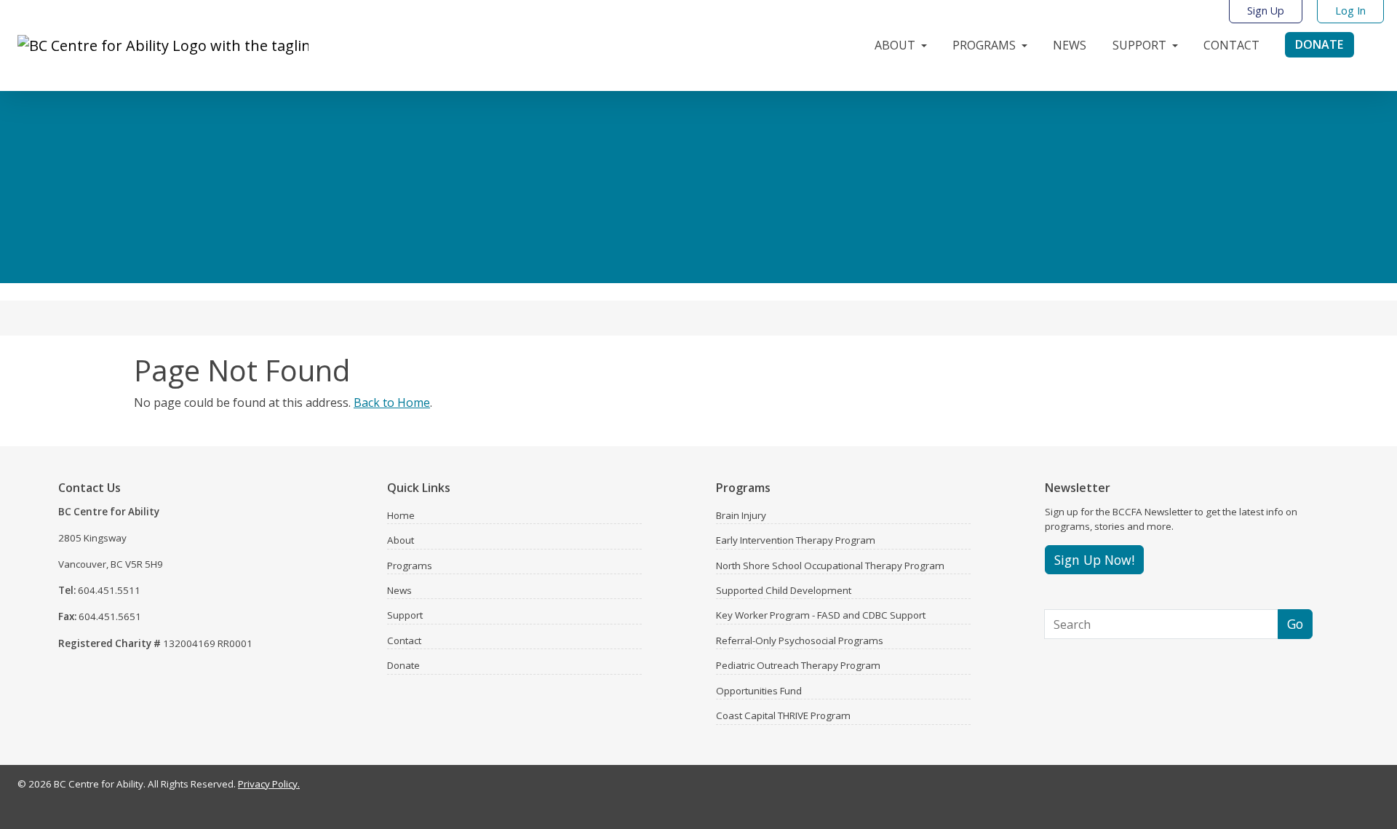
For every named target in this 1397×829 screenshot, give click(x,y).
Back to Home (392, 402)
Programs (409, 565)
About (400, 540)
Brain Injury (741, 515)
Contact (404, 640)
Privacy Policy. (269, 783)
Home (401, 515)
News (399, 590)
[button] (902, 41)
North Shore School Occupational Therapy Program (830, 565)
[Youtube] (1374, 787)
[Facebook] (1312, 787)
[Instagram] (1333, 787)
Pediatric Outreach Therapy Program (798, 665)
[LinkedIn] (1353, 787)
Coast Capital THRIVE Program (783, 715)
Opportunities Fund (759, 690)
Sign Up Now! (1094, 559)
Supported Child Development (783, 590)
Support (405, 615)
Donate (403, 665)
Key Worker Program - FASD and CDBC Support (821, 615)
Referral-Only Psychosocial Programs (799, 640)
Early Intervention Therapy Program (795, 540)
